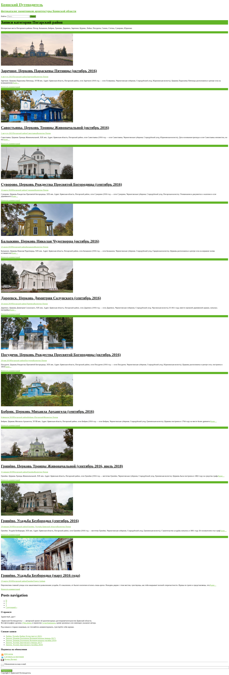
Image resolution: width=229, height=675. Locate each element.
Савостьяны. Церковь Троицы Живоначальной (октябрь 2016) (55, 127)
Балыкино (30, 247)
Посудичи (29, 361)
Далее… (15, 83)
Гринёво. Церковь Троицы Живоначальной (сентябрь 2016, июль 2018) (62, 466)
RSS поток (8, 654)
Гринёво (30, 472)
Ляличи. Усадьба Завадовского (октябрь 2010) (24, 645)
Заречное (30, 77)
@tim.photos (27, 623)
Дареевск (30, 304)
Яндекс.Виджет (10, 659)
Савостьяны (32, 133)
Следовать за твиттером (14, 657)
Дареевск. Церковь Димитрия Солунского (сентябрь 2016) (51, 298)
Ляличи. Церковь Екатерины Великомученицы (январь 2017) (31, 638)
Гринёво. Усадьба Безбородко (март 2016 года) (40, 575)
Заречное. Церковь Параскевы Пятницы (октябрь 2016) (49, 71)
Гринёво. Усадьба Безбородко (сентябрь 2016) (40, 521)
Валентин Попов (41, 77)
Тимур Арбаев (39, 581)
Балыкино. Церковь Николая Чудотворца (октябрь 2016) (50, 241)
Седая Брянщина (49, 623)
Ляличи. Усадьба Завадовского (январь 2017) (24, 643)
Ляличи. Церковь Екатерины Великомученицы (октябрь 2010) (31, 640)
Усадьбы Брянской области (46, 527)
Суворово (31, 190)
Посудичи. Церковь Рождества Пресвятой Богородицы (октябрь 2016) (61, 354)
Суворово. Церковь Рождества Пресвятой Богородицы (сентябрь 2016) (61, 184)
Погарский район (20, 77)
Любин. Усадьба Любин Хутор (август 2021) (24, 636)
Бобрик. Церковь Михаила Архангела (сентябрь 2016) (47, 411)
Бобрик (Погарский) (36, 417)
